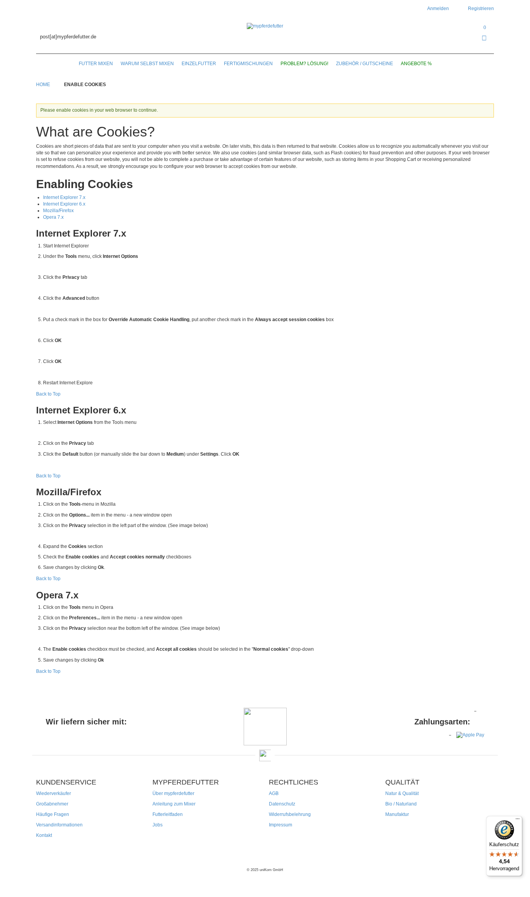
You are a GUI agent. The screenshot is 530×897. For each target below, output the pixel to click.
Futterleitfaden (167, 814)
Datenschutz (282, 804)
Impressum (280, 825)
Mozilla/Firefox (58, 210)
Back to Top (48, 394)
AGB (274, 793)
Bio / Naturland (401, 804)
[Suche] (446, 63)
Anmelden (438, 8)
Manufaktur (397, 814)
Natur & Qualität (402, 793)
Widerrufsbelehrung (290, 814)
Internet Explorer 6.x (64, 204)
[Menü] (517, 820)
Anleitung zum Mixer (174, 804)
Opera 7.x (53, 217)
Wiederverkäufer (53, 793)
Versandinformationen (59, 825)
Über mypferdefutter (173, 793)
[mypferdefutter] (265, 26)
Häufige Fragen (52, 814)
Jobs (157, 825)
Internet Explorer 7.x (64, 197)
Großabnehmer (52, 804)
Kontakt (44, 835)
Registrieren (481, 8)
